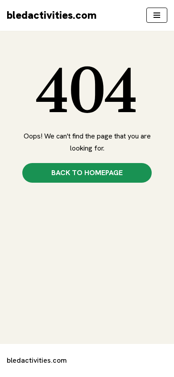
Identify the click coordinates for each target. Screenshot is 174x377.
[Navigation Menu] (156, 15)
